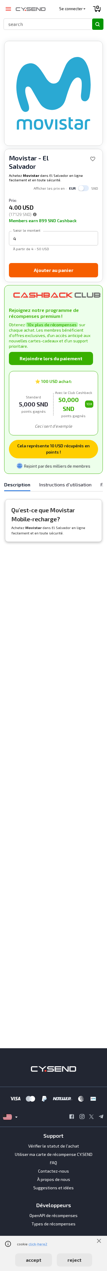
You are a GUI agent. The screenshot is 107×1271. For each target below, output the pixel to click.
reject (74, 1260)
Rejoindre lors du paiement (51, 358)
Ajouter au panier (53, 270)
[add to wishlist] (92, 159)
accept (33, 1260)
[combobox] (45, 24)
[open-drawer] (8, 9)
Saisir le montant (26, 230)
